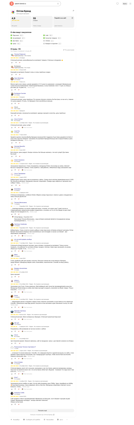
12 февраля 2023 (23, 326)
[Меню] (130, 3)
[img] (15, 58)
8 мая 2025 (22, 150)
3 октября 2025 (23, 122)
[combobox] (35, 3)
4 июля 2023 (22, 396)
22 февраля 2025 (23, 192)
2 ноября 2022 (23, 381)
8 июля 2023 (22, 314)
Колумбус (16, 419)
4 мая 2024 (22, 258)
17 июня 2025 (23, 134)
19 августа (22, 81)
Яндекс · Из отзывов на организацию (38, 122)
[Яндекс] (12, 4)
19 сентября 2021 (24, 338)
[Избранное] (117, 4)
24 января (22, 57)
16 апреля (22, 97)
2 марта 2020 (23, 350)
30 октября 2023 (23, 284)
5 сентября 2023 (23, 299)
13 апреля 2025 (23, 163)
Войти (125, 3)
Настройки (50, 419)
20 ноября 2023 (23, 272)
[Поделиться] (73, 10)
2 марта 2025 (22, 177)
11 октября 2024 (23, 243)
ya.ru (61, 419)
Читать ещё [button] (30, 87)
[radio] (12, 62)
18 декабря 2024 (23, 206)
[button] (68, 50)
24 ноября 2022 (23, 366)
